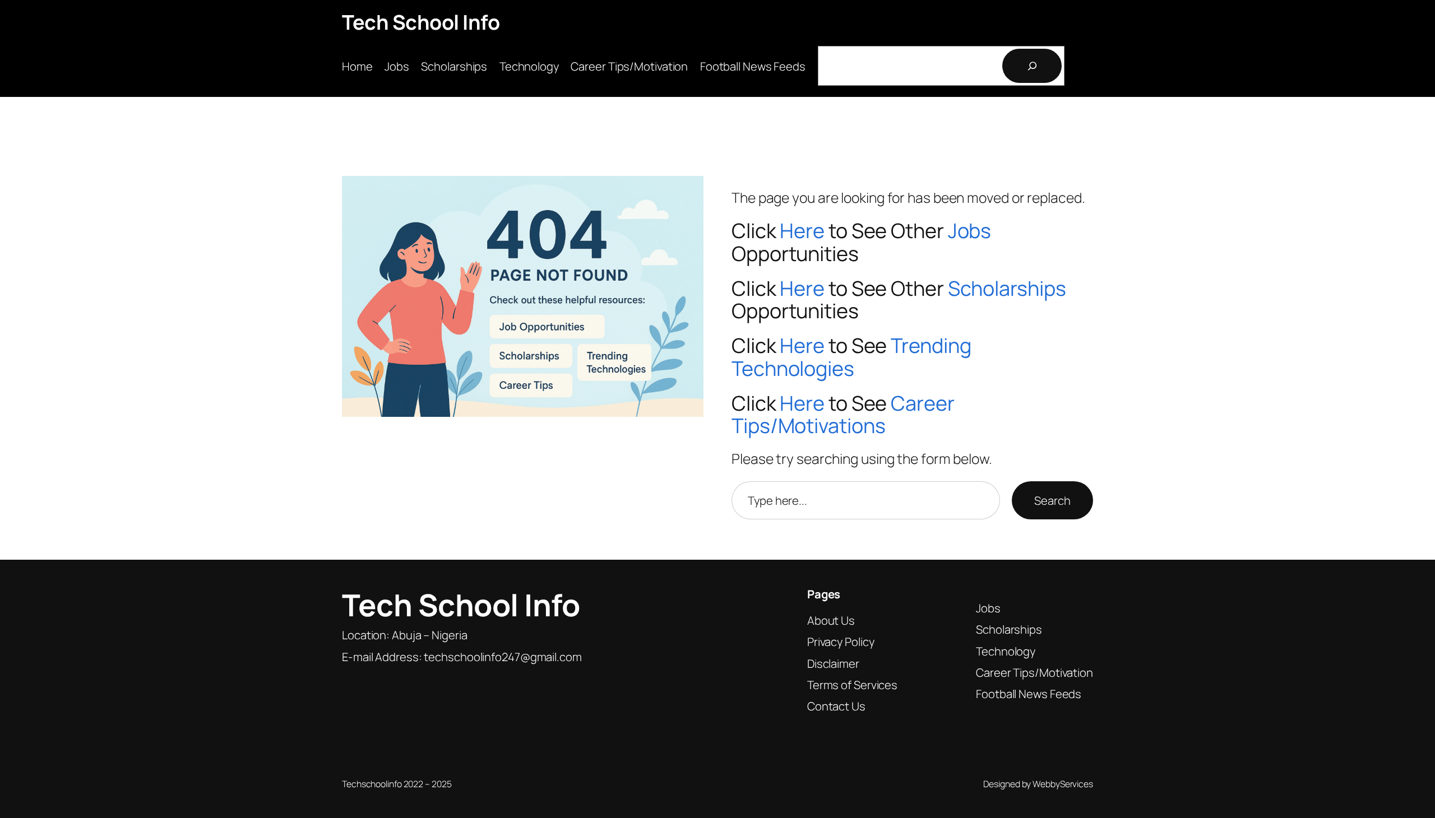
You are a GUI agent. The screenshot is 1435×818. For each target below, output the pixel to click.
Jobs (970, 230)
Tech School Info (420, 22)
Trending (931, 345)
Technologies (793, 368)
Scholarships (1007, 288)
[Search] (1032, 66)
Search (1052, 500)
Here (802, 230)
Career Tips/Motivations (843, 414)
